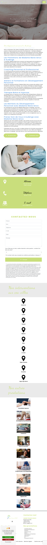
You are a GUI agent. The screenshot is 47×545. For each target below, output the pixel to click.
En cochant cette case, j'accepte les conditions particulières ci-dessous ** (23, 255)
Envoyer (25, 259)
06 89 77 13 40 (27, 195)
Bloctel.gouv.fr (23, 276)
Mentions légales (28, 541)
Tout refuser (8, 539)
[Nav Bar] (44, 2)
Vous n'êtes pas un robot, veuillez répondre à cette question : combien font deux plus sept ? (22, 249)
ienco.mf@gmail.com (27, 205)
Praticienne (26, 530)
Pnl (24, 537)
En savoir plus (12, 135)
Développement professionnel (29, 529)
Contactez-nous (33, 135)
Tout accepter (8, 537)
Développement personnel (28, 538)
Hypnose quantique (27, 531)
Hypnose (25, 532)
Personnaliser (8, 542)
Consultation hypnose (28, 528)
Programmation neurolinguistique (30, 533)
